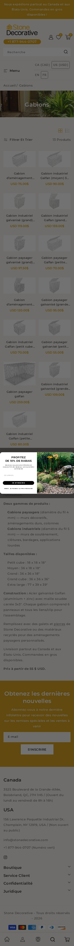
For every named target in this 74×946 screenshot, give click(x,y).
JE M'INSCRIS (18, 483)
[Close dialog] (72, 454)
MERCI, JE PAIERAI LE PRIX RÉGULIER (18, 488)
